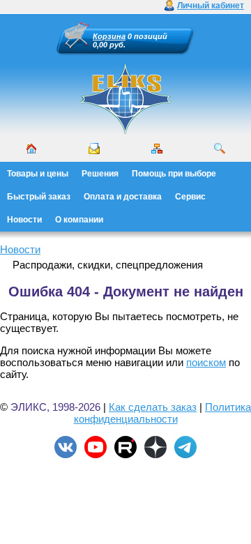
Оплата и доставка (123, 197)
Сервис (190, 197)
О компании (79, 220)
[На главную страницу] (125, 132)
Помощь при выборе (174, 174)
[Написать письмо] (94, 148)
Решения (100, 174)
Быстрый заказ (38, 197)
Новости (24, 220)
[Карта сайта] (156, 148)
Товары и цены (37, 174)
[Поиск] (219, 148)
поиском (206, 362)
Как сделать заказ (153, 407)
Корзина (109, 36)
